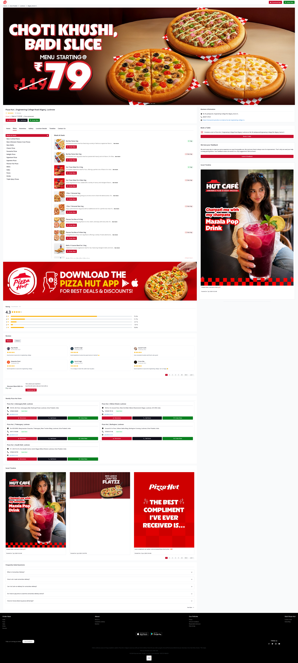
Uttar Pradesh (13, 6)
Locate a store (288, 619)
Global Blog (287, 621)
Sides (3, 624)
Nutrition (97, 624)
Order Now (72, 147)
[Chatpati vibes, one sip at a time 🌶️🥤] (36, 509)
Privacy (190, 619)
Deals (3, 619)
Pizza (3, 621)
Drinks (4, 626)
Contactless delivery (100, 621)
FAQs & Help (192, 626)
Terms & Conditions (194, 621)
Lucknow (22, 6)
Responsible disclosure (195, 624)
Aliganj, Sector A (32, 6)
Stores (5, 6)
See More (189, 607)
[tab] (8, 128)
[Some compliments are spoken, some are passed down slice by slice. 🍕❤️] (164, 509)
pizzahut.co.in (14, 414)
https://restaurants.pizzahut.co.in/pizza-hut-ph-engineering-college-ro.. (224, 120)
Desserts (4, 628)
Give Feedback (28, 641)
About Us (97, 619)
